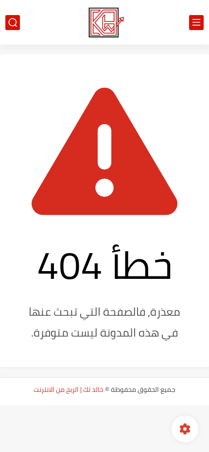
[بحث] (12, 22)
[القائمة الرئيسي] (196, 22)
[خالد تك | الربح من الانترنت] (104, 22)
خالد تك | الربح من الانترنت (69, 389)
